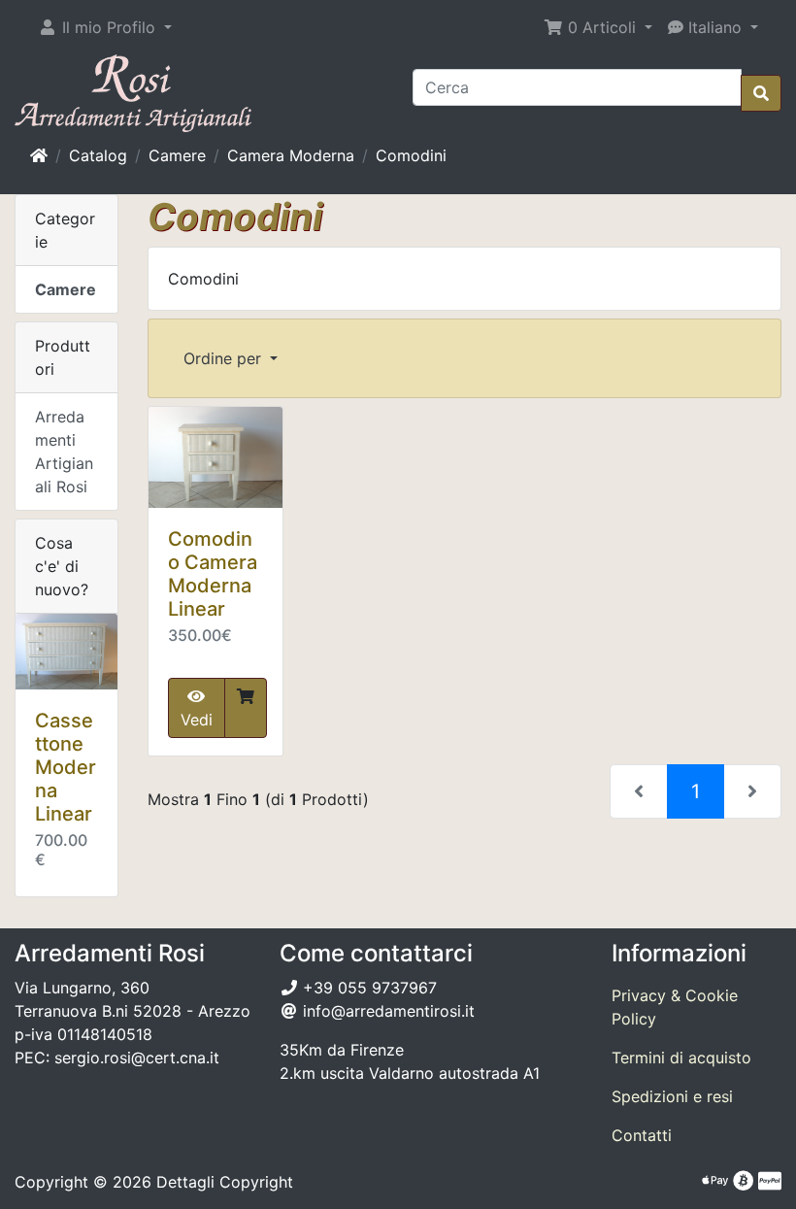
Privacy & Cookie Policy (675, 1007)
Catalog (98, 155)
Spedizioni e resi (672, 1096)
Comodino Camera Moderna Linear (212, 574)
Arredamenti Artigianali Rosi (64, 451)
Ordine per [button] (224, 358)
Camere (177, 155)
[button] (105, 27)
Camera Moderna (290, 155)
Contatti (642, 1135)
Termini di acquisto (681, 1057)
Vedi (197, 719)
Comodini (411, 155)
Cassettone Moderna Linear (65, 767)
